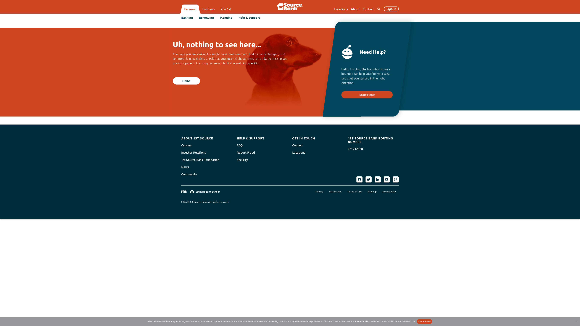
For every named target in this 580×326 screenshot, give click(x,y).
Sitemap (372, 191)
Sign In (391, 9)
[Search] (378, 8)
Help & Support (249, 17)
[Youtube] (387, 179)
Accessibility (389, 191)
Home (186, 81)
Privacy (319, 191)
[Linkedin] (378, 179)
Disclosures (335, 191)
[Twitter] (369, 179)
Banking (187, 17)
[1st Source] (290, 7)
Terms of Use (354, 191)
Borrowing (206, 17)
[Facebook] (359, 179)
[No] (576, 321)
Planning (226, 17)
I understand (424, 321)
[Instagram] (396, 179)
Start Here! (367, 94)
